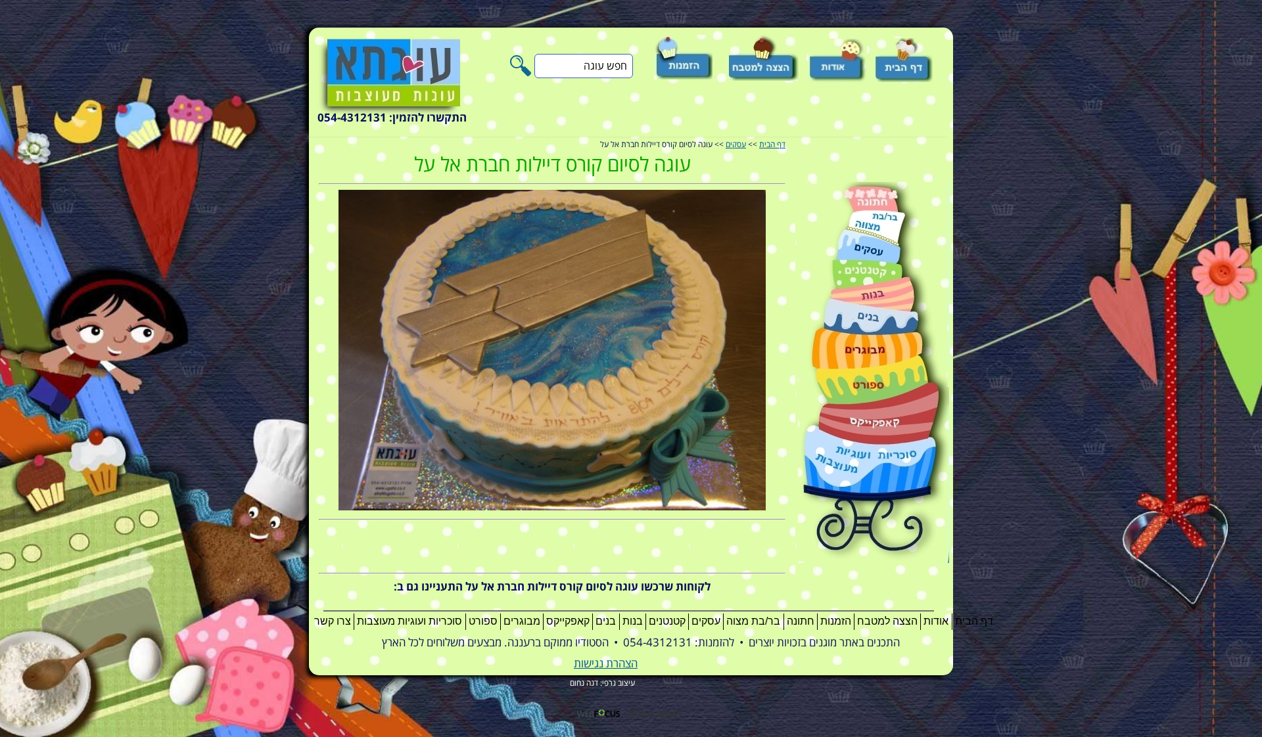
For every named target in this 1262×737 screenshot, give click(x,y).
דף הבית (772, 145)
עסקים (736, 145)
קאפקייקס (568, 621)
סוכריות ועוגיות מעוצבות (409, 621)
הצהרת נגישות (606, 664)
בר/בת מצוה (753, 621)
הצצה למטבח (887, 621)
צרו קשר (332, 621)
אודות (935, 621)
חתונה (800, 621)
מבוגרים (521, 621)
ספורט (483, 621)
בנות (632, 621)
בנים (606, 621)
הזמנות (835, 621)
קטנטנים (667, 621)
